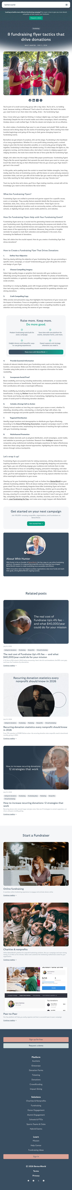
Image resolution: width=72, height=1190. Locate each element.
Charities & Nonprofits (36, 1101)
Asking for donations (10, 650)
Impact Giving (36, 1089)
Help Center (36, 1145)
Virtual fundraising (42, 650)
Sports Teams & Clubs (36, 1124)
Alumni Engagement (36, 1115)
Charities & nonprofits (15, 949)
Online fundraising (13, 889)
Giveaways (36, 1066)
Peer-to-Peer (10, 1014)
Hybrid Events (36, 1129)
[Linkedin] (43, 1181)
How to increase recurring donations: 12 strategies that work (33, 804)
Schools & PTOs (36, 1120)
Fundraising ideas (33, 796)
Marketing (31, 723)
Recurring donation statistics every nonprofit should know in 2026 (35, 728)
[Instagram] (33, 1181)
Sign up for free (36, 1040)
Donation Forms (36, 1070)
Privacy (36, 1176)
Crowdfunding (36, 1084)
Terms (36, 1171)
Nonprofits (31, 650)
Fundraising (36, 28)
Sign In (36, 1157)
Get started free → (36, 523)
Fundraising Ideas (36, 1150)
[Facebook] (28, 1181)
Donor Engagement (36, 1110)
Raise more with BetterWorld (36, 352)
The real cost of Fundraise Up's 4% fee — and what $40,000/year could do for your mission (30, 655)
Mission (36, 1141)
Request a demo (36, 18)
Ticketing (36, 1075)
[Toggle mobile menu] (66, 4)
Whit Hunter (30, 45)
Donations (36, 1080)
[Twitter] (38, 1181)
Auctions (36, 1061)
